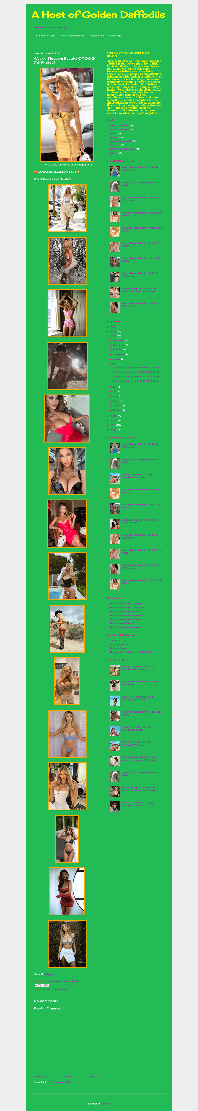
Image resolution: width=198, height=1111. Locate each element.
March (117, 401)
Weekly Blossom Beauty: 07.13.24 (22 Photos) (137, 376)
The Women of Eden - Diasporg (126, 603)
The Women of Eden (44, 35)
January (117, 410)
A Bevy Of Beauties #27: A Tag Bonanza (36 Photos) (138, 668)
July (115, 363)
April (116, 396)
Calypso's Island (118, 640)
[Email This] (36, 985)
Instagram (49, 974)
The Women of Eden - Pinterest (126, 615)
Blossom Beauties (50, 989)
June (115, 387)
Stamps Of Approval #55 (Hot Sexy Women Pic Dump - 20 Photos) (140, 290)
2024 (113, 336)
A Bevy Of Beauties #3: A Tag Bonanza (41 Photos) (137, 804)
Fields (113, 133)
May (115, 391)
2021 (113, 425)
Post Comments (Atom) (60, 1082)
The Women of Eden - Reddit (125, 619)
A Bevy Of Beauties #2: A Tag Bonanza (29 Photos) (137, 698)
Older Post (94, 1076)
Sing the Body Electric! (122, 644)
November (119, 345)
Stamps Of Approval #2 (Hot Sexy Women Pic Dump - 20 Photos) (140, 789)
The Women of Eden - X (122, 623)
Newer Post (41, 1076)
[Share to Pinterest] (47, 985)
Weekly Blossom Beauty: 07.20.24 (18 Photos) (137, 372)
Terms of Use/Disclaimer (72, 35)
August (117, 359)
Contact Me (115, 35)
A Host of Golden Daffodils (98, 14)
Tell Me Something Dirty (122, 149)
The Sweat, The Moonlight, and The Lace (131, 652)
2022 (113, 420)
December (119, 340)
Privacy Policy (97, 35)
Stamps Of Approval (120, 141)
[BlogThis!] (39, 985)
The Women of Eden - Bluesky (126, 627)
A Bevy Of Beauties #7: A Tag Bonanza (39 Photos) (137, 476)
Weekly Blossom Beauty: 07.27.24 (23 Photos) (137, 367)
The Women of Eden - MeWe (125, 611)
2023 (113, 416)
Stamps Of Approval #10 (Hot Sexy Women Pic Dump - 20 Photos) (140, 758)
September (119, 354)
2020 (113, 430)
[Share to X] (41, 985)
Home (67, 1076)
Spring (113, 137)
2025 (113, 331)
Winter (63, 989)
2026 (113, 327)
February (118, 405)
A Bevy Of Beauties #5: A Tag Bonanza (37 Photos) (137, 728)
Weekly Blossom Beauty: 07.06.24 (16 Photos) (137, 381)
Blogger (105, 1103)
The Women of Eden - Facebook (127, 607)
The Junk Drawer (118, 648)
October (117, 349)
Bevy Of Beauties (119, 125)
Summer (114, 145)
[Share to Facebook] (44, 985)
